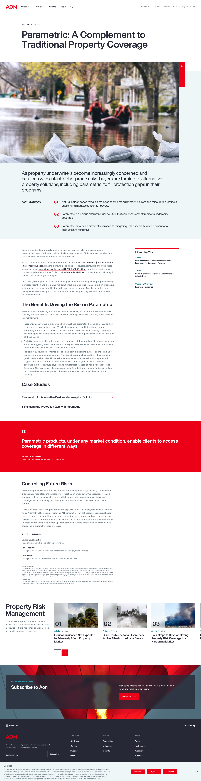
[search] (72, 7)
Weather (139, 750)
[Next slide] (65, 653)
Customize (138, 772)
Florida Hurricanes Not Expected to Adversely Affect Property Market (74, 638)
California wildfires (74, 272)
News (175, 6)
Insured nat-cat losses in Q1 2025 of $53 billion (62, 268)
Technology (140, 746)
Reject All (154, 772)
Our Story (74, 741)
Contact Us (145, 6)
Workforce (139, 755)
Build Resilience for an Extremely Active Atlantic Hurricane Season (123, 636)
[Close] (197, 771)
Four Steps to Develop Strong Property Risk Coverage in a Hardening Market (169, 638)
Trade (137, 741)
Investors (166, 6)
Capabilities (26, 6)
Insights (52, 6)
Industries (40, 6)
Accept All (170, 772)
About (63, 6)
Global (190, 6)
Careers (157, 6)
